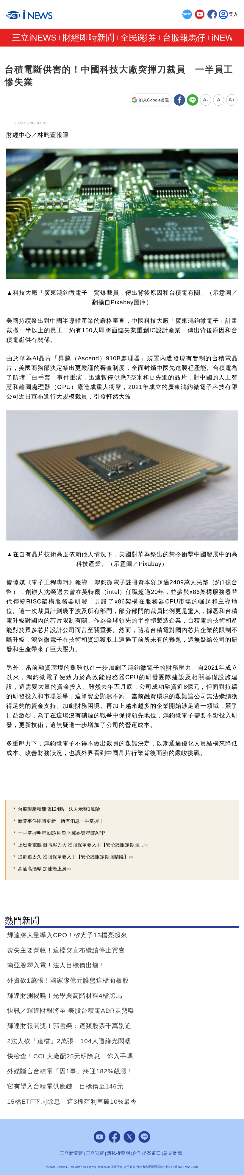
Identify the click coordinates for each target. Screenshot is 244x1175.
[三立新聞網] (187, 14)
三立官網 (94, 1153)
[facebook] (212, 14)
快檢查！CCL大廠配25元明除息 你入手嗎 (70, 1056)
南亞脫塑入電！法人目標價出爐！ (56, 965)
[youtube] (199, 14)
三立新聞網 (71, 1153)
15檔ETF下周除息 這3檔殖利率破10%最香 (72, 1101)
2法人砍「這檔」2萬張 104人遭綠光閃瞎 (69, 1040)
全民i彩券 (138, 37)
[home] (29, 14)
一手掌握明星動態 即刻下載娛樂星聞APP (61, 833)
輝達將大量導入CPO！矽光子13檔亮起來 (67, 935)
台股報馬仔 (184, 37)
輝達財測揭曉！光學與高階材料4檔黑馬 (64, 995)
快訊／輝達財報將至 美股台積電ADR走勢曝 (70, 1010)
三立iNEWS (34, 37)
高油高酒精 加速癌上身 (44, 868)
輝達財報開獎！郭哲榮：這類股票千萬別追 (69, 1025)
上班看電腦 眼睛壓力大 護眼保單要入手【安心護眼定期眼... (83, 844)
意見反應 (172, 1153)
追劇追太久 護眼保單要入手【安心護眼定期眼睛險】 (75, 856)
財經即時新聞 (88, 37)
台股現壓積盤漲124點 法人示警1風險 (59, 809)
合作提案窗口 (146, 1153)
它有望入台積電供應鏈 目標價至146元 (65, 1086)
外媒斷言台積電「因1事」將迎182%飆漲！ (70, 1071)
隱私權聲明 (118, 1153)
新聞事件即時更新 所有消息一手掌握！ (61, 821)
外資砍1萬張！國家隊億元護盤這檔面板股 (68, 980)
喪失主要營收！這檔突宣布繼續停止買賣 (66, 950)
